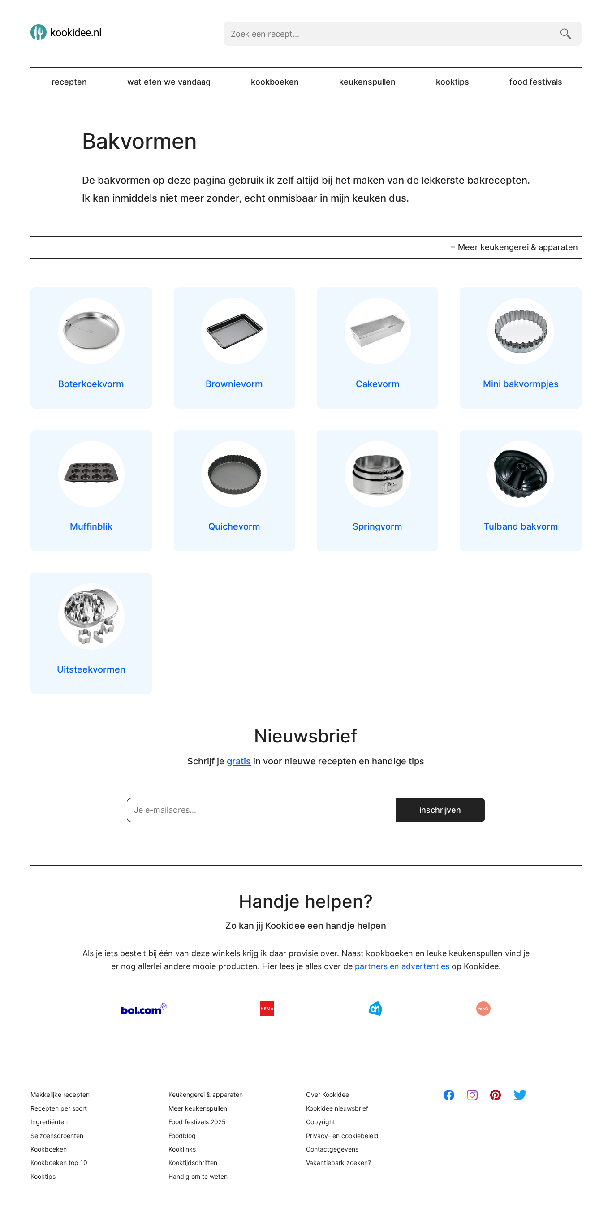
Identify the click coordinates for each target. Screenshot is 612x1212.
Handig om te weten (198, 1176)
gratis (239, 761)
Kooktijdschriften (192, 1162)
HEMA (267, 1008)
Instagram (472, 1095)
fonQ (483, 1008)
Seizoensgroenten (56, 1135)
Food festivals (535, 81)
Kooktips (452, 81)
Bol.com (144, 1008)
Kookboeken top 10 (58, 1162)
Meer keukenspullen (197, 1108)
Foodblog (182, 1135)
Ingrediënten (49, 1122)
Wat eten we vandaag (169, 81)
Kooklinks (182, 1149)
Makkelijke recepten (60, 1094)
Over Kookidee (327, 1094)
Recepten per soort (58, 1108)
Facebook (449, 1095)
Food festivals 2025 (197, 1122)
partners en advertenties (402, 966)
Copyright (320, 1122)
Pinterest (495, 1095)
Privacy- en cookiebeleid (342, 1135)
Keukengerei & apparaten (205, 1094)
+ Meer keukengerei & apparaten (514, 247)
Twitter (520, 1095)
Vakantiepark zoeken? (338, 1162)
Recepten (69, 81)
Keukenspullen (367, 81)
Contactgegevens (332, 1149)
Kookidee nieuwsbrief (337, 1108)
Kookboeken (275, 81)
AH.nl (375, 1008)
